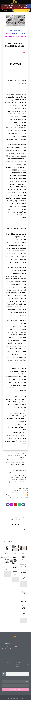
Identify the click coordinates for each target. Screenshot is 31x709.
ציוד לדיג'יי (19, 531)
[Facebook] (23, 504)
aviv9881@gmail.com (15, 464)
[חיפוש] (13, 10)
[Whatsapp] (19, 504)
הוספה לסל (6, 568)
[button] (29, 6)
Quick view (23, 584)
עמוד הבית (17, 31)
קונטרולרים (16, 33)
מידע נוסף (24, 578)
